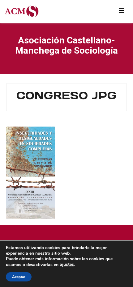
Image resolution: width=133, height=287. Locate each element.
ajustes (67, 264)
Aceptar (18, 276)
